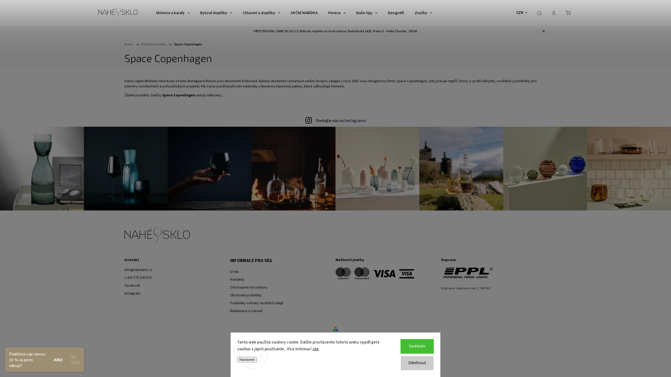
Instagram (132, 293)
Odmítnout (417, 363)
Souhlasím (417, 346)
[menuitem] (173, 13)
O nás (234, 271)
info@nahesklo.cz (138, 270)
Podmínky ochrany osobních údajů (256, 303)
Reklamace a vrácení (246, 311)
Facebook (132, 285)
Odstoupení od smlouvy (249, 287)
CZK (520, 13)
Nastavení (247, 360)
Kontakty (237, 279)
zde (315, 349)
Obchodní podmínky (246, 295)
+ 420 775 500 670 (138, 277)
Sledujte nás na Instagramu (340, 121)
